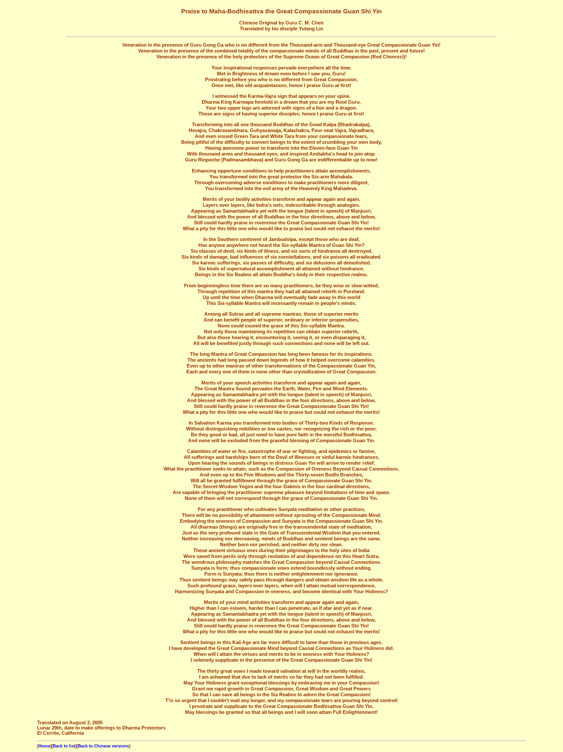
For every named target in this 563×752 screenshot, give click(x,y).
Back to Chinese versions (103, 746)
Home (44, 746)
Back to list (64, 746)
